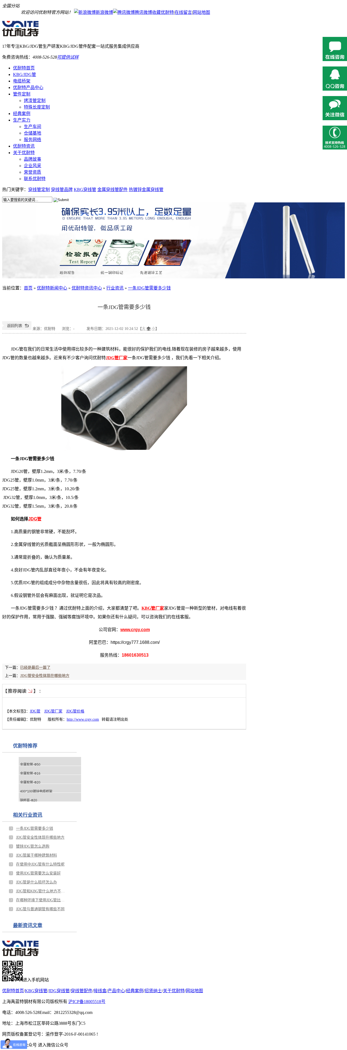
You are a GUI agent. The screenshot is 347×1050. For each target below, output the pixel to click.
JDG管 (35, 711)
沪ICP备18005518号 (86, 1001)
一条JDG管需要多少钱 (149, 288)
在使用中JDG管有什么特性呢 (40, 864)
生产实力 (21, 120)
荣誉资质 (32, 172)
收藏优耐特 (163, 12)
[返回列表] (16, 329)
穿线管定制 (39, 189)
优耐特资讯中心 (87, 288)
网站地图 (201, 12)
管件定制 (21, 94)
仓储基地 (32, 133)
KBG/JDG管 (24, 74)
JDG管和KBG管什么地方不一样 (42, 891)
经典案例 (21, 113)
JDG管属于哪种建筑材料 (36, 855)
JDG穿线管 (59, 990)
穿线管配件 (81, 990)
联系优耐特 (35, 178)
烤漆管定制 (35, 100)
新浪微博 (104, 12)
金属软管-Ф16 (30, 773)
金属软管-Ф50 (30, 764)
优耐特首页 (24, 68)
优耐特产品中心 (28, 87)
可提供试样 (68, 57)
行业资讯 (115, 288)
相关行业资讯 (27, 815)
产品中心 (116, 990)
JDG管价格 (75, 711)
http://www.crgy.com (83, 719)
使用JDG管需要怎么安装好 (38, 873)
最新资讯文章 (27, 925)
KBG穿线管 (85, 189)
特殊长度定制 (37, 107)
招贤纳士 (153, 990)
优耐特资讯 (24, 146)
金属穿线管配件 (112, 189)
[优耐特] (23, 34)
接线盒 (100, 990)
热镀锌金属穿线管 (146, 189)
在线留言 (183, 12)
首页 (28, 288)
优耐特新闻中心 (52, 288)
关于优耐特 (24, 152)
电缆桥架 (21, 81)
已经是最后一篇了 (35, 668)
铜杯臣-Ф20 (28, 800)
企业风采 (32, 165)
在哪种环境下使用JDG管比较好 (42, 900)
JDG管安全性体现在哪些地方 (44, 676)
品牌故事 (32, 159)
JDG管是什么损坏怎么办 (36, 882)
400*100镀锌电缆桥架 (36, 791)
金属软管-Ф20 (30, 782)
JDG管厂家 (53, 711)
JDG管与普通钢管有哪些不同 (40, 909)
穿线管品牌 (62, 189)
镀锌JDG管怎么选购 (32, 846)
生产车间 (32, 126)
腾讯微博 (143, 12)
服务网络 (32, 139)
